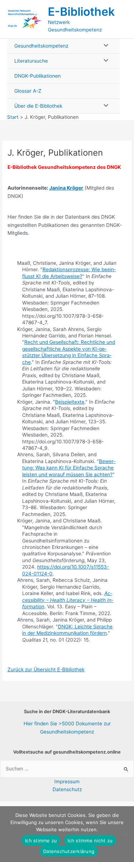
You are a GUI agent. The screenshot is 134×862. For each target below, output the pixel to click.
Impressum (67, 781)
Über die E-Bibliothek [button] (38, 106)
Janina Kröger (66, 188)
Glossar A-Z (27, 91)
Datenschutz (67, 789)
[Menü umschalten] (104, 46)
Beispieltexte (69, 402)
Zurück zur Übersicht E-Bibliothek (46, 669)
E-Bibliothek (81, 12)
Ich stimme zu (41, 840)
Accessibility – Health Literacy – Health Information (67, 599)
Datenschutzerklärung (68, 851)
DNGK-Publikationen (37, 76)
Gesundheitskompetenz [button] (41, 46)
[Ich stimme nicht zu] (125, 834)
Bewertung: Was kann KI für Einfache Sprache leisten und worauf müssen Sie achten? (68, 467)
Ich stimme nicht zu (90, 840)
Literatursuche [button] (31, 61)
